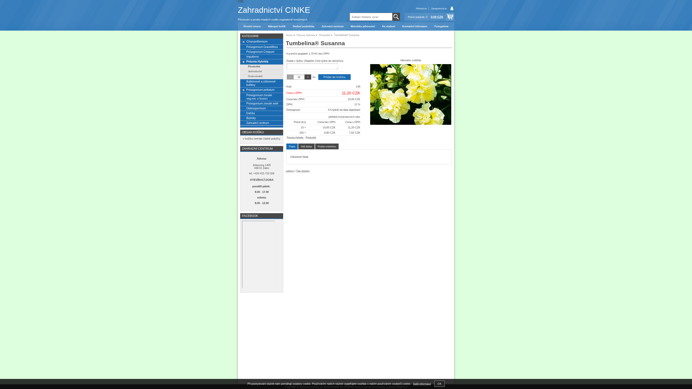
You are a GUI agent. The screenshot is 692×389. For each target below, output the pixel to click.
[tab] (292, 146)
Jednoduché (255, 71)
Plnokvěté (311, 137)
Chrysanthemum (256, 41)
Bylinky (251, 118)
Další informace (422, 384)
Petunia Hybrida (295, 137)
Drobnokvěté (255, 76)
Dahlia (250, 113)
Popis (292, 146)
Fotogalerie (441, 26)
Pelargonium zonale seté (262, 103)
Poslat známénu (327, 146)
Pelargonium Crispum (260, 51)
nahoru (290, 171)
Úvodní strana (252, 26)
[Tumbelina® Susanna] (410, 94)
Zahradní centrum (332, 26)
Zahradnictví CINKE (274, 10)
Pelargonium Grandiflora (262, 46)
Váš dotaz (306, 146)
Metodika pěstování (363, 26)
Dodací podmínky (303, 26)
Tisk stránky (303, 171)
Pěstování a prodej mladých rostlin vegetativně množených (272, 19)
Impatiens (252, 56)
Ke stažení (388, 26)
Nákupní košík (277, 26)
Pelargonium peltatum (260, 89)
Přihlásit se (421, 8)
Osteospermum (256, 108)
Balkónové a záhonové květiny (261, 83)
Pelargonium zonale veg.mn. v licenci (259, 96)
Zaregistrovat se (439, 8)
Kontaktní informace (414, 26)
